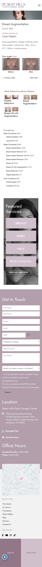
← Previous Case (8, 77)
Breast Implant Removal (14, 151)
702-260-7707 (12, 431)
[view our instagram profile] (10, 535)
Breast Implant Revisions (14, 159)
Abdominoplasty (12, 137)
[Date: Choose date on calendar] (28, 335)
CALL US (10, 553)
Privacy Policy (13, 387)
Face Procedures (10, 178)
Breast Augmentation (13, 148)
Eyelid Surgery (11, 182)
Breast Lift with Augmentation (16, 167)
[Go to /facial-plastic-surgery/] (21, 248)
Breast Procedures (10, 144)
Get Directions (12, 437)
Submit (8, 392)
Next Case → (35, 77)
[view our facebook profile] (3, 535)
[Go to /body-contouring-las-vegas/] (21, 236)
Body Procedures (10, 133)
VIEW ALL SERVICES (18, 272)
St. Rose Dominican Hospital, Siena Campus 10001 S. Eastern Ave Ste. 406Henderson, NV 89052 (22, 419)
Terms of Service (28, 387)
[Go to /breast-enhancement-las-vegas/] (21, 223)
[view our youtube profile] (7, 535)
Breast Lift (9, 163)
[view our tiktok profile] (14, 535)
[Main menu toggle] (39, 5)
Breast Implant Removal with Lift (17, 155)
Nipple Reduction (12, 174)
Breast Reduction (12, 171)
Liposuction (10, 140)
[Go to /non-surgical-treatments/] (21, 261)
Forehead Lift (11, 186)
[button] (18, 272)
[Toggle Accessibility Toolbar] (4, 557)
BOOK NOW (31, 553)
